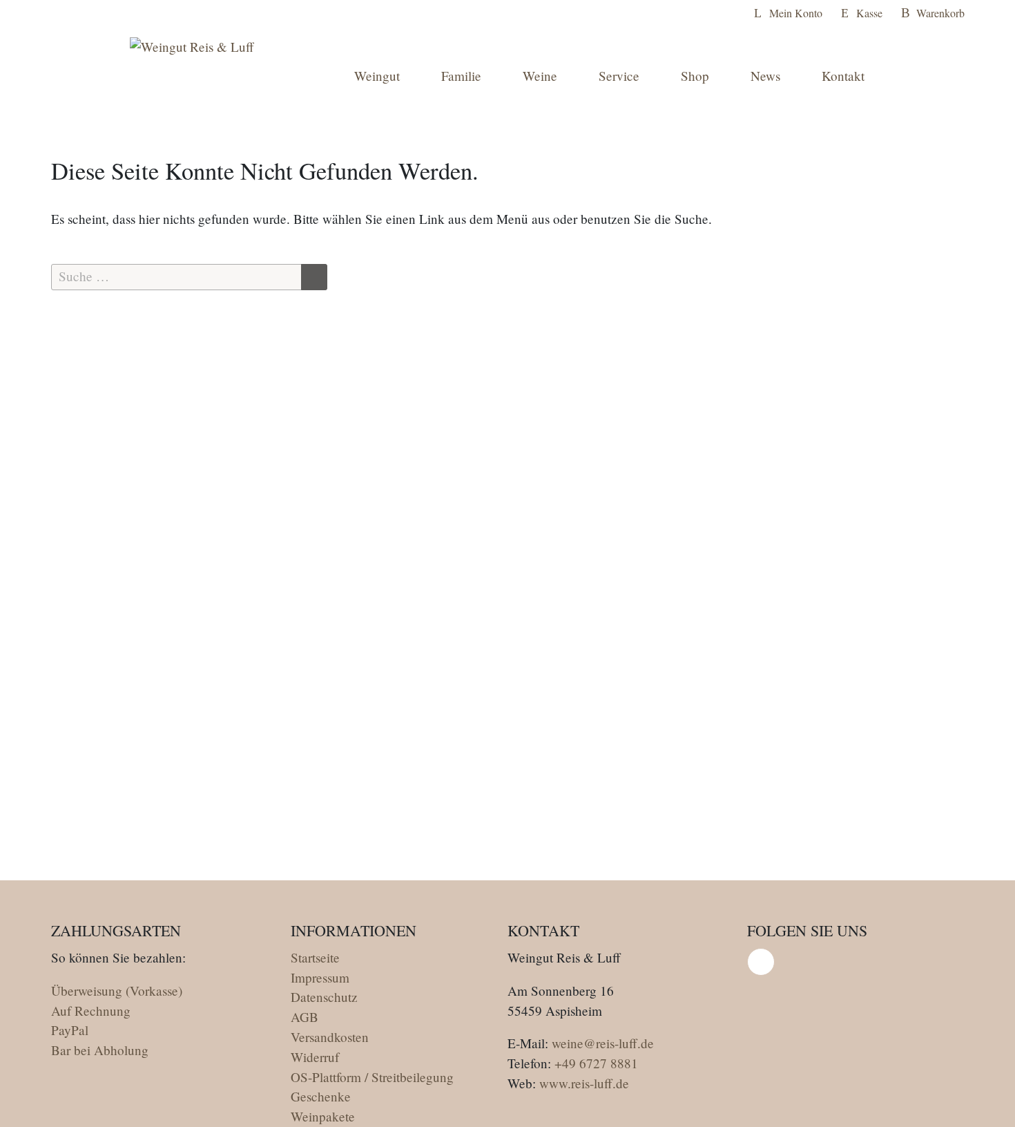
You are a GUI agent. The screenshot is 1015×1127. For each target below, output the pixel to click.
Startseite (315, 957)
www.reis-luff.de (584, 1083)
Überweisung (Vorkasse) (116, 990)
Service (619, 75)
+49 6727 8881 (596, 1063)
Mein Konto (795, 13)
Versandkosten (330, 1036)
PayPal (69, 1030)
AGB (304, 1016)
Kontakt (843, 75)
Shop (695, 75)
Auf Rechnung (90, 1010)
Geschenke (321, 1096)
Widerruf (315, 1057)
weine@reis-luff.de (603, 1043)
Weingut (377, 75)
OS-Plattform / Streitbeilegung (372, 1077)
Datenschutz (324, 996)
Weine (540, 75)
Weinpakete (323, 1116)
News (765, 75)
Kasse (869, 13)
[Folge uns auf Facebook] (761, 962)
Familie (461, 75)
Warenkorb (940, 13)
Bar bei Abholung (99, 1050)
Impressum (320, 977)
